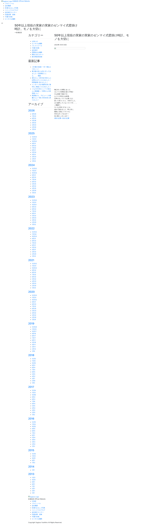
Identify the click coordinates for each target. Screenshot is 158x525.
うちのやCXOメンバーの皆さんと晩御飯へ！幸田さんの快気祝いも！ (41, 91)
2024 (31, 165)
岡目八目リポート (38, 54)
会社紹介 (35, 50)
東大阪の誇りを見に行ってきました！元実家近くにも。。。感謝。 (41, 73)
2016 (31, 418)
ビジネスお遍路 (37, 43)
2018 (31, 355)
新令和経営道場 (37, 57)
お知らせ (35, 41)
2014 (31, 466)
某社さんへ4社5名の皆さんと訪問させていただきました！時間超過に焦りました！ (41, 80)
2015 (31, 450)
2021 (31, 260)
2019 (31, 323)
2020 (31, 291)
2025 (31, 133)
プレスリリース (37, 46)
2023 (31, 196)
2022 (31, 228)
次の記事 (66, 118)
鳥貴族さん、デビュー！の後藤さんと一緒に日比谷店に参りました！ (41, 98)
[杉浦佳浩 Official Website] (33, 496)
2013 (31, 474)
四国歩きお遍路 (37, 52)
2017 (31, 386)
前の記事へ (59, 118)
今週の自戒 (35, 48)
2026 (31, 110)
